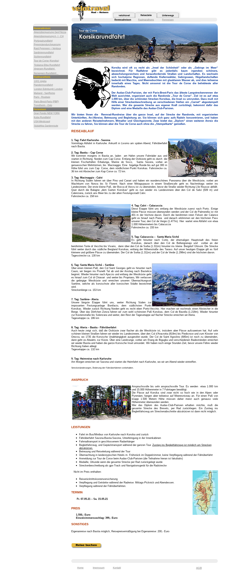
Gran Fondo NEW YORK (47, 113)
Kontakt (117, 567)
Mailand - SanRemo (44, 93)
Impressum (98, 567)
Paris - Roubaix (42, 97)
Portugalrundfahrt (43, 40)
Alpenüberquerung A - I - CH (49, 36)
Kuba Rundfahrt (42, 117)
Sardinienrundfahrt (44, 52)
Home (80, 567)
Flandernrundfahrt (43, 85)
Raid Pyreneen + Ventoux (47, 48)
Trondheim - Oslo (43, 105)
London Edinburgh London (48, 89)
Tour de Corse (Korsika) (46, 60)
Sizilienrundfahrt (42, 56)
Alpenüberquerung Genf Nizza (50, 32)
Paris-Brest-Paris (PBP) (46, 101)
